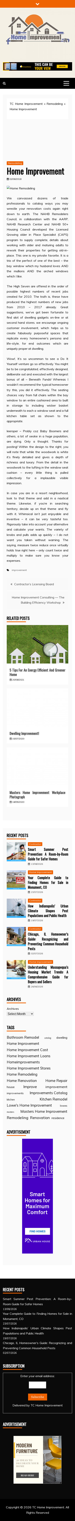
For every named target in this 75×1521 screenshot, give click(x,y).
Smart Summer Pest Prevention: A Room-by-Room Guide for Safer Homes (48, 854)
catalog (47, 1038)
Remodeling (55, 104)
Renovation (40, 1117)
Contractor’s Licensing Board (34, 584)
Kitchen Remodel (53, 1099)
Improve (30, 1086)
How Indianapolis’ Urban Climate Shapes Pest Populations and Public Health (48, 910)
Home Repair (56, 1080)
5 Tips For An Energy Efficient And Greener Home (37, 672)
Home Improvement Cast (27, 1049)
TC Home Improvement (26, 104)
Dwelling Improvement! (24, 733)
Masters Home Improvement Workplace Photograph (37, 794)
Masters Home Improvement (43, 1111)
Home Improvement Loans (28, 1056)
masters (10, 1112)
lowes (63, 1105)
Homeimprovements (23, 1062)
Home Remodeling (22, 1074)
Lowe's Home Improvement (29, 1105)
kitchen (11, 1099)
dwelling (61, 1037)
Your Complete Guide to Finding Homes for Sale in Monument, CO (48, 882)
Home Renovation (22, 1080)
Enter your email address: (37, 1390)
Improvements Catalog (48, 1093)
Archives (13, 1009)
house (11, 1087)
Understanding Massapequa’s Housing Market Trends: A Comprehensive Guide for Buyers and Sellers (48, 974)
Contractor (35, 844)
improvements (15, 1093)
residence (58, 1118)
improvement (19, 570)
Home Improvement (40, 872)
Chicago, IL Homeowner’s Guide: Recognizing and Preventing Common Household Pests (48, 941)
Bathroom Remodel (23, 1037)
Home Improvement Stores (29, 1068)
